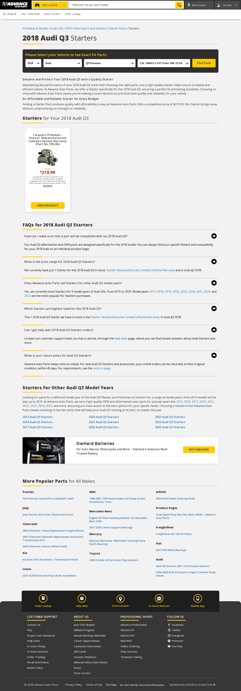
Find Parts (204, 63)
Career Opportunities (87, 640)
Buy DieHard (199, 449)
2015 (168, 291)
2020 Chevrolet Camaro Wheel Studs (45, 546)
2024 (191, 291)
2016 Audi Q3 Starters (38, 422)
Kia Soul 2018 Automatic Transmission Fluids (50, 559)
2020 (176, 291)
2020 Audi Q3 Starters (104, 417)
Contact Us (33, 624)
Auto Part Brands (84, 624)
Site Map (111, 684)
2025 (207, 291)
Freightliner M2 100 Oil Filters (174, 534)
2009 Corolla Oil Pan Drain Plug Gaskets (113, 560)
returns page (101, 368)
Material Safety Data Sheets (91, 662)
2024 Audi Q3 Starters (170, 422)
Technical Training (131, 657)
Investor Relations (85, 657)
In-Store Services (37, 651)
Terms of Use (93, 684)
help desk (121, 338)
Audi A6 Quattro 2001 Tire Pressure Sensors (182, 566)
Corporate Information (87, 646)
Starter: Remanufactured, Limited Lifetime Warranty (140, 270)
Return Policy (35, 667)
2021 (199, 291)
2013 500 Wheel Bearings (171, 550)
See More (47, 185)
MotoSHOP (127, 630)
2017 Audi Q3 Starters (38, 427)
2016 (160, 291)
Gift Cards (80, 651)
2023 (183, 291)
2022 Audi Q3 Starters (104, 427)
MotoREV (126, 640)
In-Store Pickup (36, 646)
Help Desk (33, 640)
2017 (152, 291)
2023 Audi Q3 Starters (170, 417)
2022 (27, 296)
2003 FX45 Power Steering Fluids (175, 498)
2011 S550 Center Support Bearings (110, 527)
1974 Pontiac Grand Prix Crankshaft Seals (48, 498)
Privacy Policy (73, 684)
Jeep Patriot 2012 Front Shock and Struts (48, 514)
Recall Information (38, 662)
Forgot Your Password (41, 635)
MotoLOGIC (127, 635)
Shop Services (128, 651)
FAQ (29, 630)
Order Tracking (36, 657)
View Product (47, 205)
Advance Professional (133, 624)
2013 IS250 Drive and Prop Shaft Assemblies (49, 575)
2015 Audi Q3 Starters (38, 417)
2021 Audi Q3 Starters (104, 422)
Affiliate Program (84, 630)
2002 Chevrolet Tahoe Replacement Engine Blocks (53, 530)
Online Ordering (130, 646)
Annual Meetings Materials (90, 635)
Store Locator (82, 673)
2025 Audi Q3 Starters (170, 427)
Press (77, 667)
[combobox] (126, 5)
